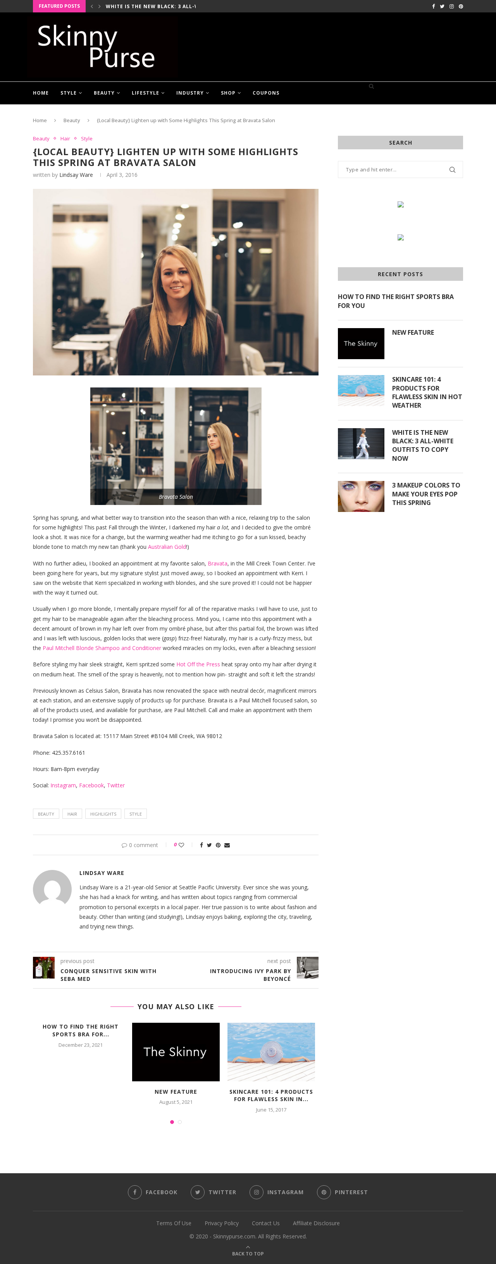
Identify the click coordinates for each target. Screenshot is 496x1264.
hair (72, 814)
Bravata (217, 563)
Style (68, 93)
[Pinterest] (461, 6)
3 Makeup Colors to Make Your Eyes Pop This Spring (426, 494)
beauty (46, 814)
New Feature (176, 1091)
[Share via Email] (227, 845)
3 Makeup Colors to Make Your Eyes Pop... (168, 6)
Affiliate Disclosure (316, 1223)
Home (41, 93)
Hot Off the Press (198, 664)
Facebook (91, 785)
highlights (103, 814)
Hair (65, 139)
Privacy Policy (222, 1223)
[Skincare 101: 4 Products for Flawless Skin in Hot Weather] (271, 1052)
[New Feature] (176, 1052)
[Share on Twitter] (209, 845)
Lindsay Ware (76, 174)
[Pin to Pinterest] (218, 845)
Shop (228, 93)
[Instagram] (452, 6)
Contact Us (266, 1223)
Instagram (63, 785)
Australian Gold (167, 546)
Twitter (116, 785)
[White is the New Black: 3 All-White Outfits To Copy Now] (361, 443)
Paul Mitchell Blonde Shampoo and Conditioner (102, 648)
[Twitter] (442, 6)
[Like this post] (187, 845)
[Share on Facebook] (201, 845)
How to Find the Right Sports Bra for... (81, 1030)
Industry (190, 93)
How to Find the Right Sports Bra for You (396, 301)
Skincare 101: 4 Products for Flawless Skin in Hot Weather (427, 392)
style (135, 814)
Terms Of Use (173, 1223)
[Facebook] (433, 6)
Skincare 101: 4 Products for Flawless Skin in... (271, 1095)
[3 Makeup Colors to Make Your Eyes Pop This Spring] (361, 496)
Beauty (104, 93)
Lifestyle (145, 93)
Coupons (266, 93)
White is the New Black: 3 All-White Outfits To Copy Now (422, 445)
